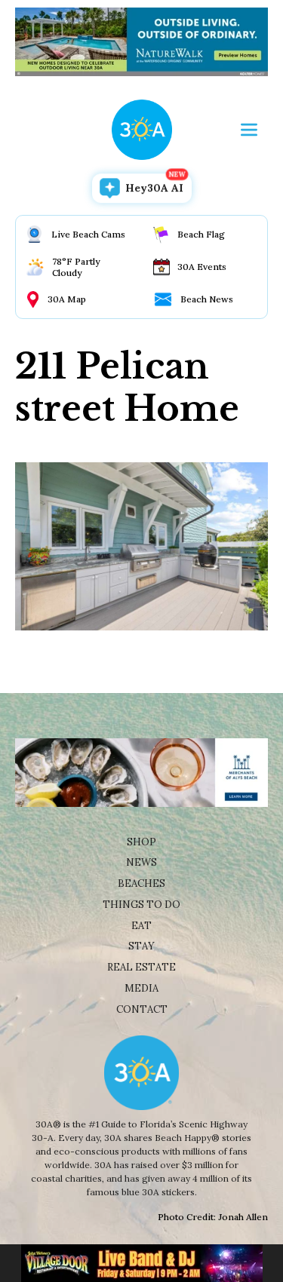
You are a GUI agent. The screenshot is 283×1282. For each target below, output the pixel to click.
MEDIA (141, 988)
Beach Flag (201, 234)
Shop (141, 842)
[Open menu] (249, 130)
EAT (141, 925)
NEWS (141, 862)
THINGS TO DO (141, 904)
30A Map (67, 299)
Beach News (206, 299)
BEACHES (141, 883)
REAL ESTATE (141, 967)
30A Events (201, 266)
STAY (141, 946)
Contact (142, 1009)
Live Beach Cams (88, 234)
